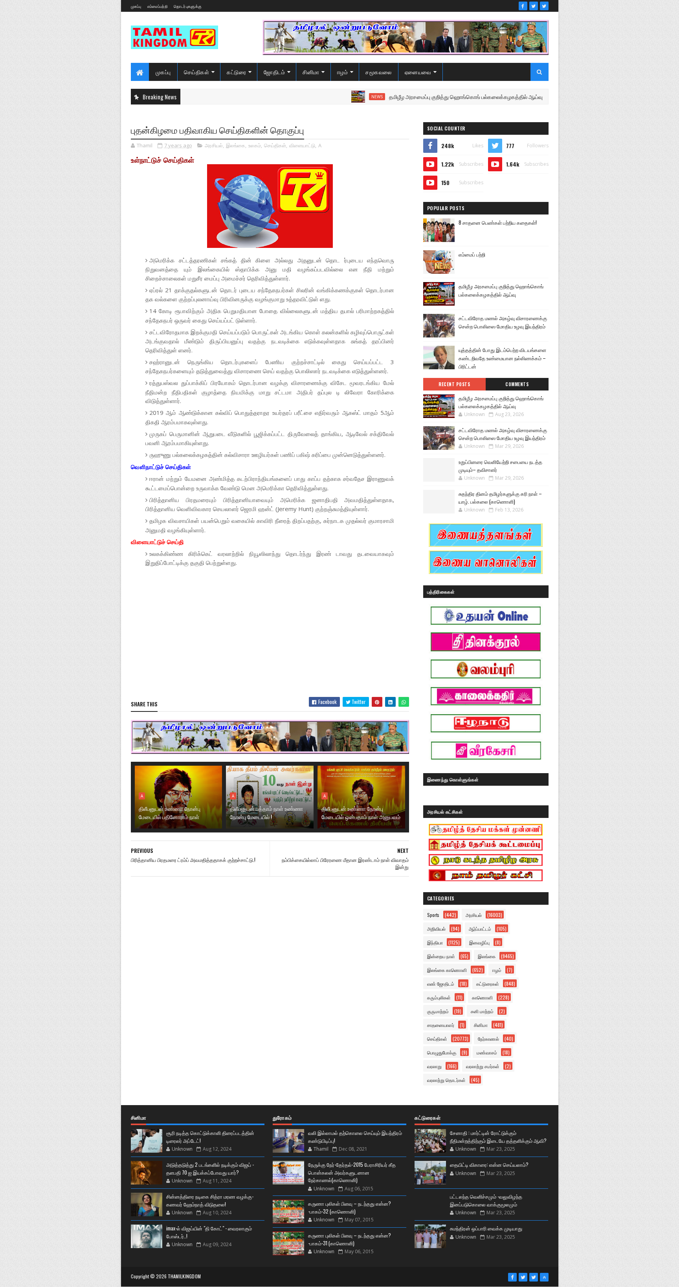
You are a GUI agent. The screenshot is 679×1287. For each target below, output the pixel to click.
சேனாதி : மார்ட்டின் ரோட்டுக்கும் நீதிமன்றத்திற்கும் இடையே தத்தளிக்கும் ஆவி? (498, 1136)
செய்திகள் (196, 72)
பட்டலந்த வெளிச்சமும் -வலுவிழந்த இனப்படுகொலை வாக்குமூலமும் (486, 1200)
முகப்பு (136, 6)
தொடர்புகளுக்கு (188, 6)
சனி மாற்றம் (482, 1011)
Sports (433, 914)
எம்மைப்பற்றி (157, 6)
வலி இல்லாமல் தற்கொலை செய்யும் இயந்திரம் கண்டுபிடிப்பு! (355, 1136)
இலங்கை (235, 145)
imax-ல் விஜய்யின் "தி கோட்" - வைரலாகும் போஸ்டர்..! (209, 1232)
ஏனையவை (418, 72)
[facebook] (523, 6)
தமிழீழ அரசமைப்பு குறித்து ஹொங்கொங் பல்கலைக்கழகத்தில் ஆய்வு (429, 96)
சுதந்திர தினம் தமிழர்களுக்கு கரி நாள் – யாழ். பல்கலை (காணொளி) (500, 497)
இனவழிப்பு (479, 942)
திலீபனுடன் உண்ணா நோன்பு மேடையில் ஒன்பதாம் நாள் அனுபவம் (360, 812)
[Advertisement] (270, 634)
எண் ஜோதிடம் (440, 983)
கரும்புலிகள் (439, 997)
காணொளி (482, 997)
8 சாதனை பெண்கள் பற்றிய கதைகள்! (498, 222)
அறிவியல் (436, 928)
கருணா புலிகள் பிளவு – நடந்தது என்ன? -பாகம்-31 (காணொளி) (349, 1239)
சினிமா (311, 72)
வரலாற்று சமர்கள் (482, 1066)
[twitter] (533, 6)
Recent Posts (454, 384)
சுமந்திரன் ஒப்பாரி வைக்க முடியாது (486, 1228)
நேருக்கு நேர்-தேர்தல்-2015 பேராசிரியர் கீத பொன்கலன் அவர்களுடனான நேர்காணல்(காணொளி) (352, 1172)
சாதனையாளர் (440, 1024)
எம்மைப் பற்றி (472, 254)
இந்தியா (435, 942)
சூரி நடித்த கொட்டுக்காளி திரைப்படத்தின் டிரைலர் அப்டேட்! (210, 1136)
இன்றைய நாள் (441, 956)
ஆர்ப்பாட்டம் (480, 928)
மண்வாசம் (487, 1052)
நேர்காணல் (488, 1038)
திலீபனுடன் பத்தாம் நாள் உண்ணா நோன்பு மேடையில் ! (266, 812)
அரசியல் (214, 145)
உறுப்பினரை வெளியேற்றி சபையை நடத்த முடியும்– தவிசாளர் (500, 465)
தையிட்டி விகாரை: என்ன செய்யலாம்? (489, 1164)
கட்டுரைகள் (487, 983)
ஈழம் (342, 72)
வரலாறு (434, 1066)
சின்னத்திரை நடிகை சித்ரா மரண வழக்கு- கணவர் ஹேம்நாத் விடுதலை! (209, 1200)
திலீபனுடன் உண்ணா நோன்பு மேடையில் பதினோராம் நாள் (169, 812)
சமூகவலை (378, 72)
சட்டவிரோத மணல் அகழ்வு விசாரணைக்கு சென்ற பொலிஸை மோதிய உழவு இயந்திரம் (503, 322)
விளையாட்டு (302, 145)
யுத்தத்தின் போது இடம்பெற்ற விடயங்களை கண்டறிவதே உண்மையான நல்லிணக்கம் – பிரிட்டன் (502, 358)
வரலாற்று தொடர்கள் (446, 1079)
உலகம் (254, 145)
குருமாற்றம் (438, 1011)
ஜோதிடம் (274, 72)
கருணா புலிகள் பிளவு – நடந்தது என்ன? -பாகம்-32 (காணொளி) (349, 1207)
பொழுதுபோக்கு (441, 1052)
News (340, 96)
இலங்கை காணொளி (447, 969)
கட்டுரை (236, 72)
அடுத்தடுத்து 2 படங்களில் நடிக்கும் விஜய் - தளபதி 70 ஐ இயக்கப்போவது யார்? (210, 1168)
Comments (517, 384)
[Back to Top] (544, 1277)
